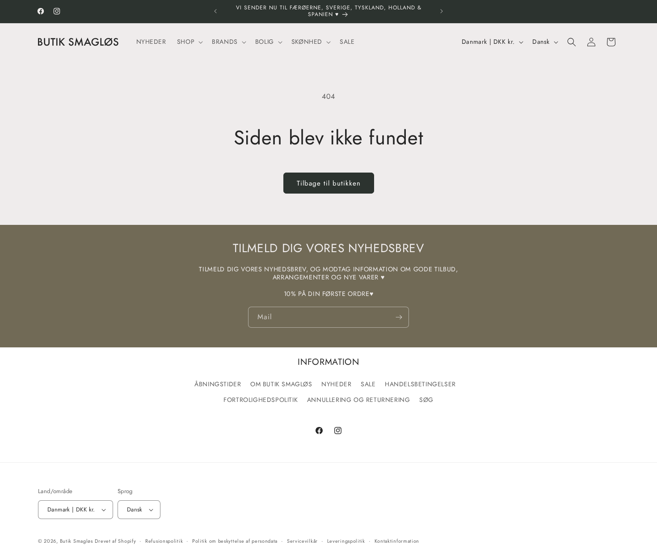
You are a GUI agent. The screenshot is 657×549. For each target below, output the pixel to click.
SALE (368, 384)
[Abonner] (399, 317)
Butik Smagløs (76, 541)
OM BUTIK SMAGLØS (281, 384)
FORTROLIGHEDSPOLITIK (260, 399)
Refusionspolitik (164, 541)
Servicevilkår (302, 541)
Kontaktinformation (397, 541)
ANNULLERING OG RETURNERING (358, 399)
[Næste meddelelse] (441, 11)
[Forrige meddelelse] (215, 11)
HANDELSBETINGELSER (420, 384)
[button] (189, 41)
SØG (426, 399)
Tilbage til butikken (329, 183)
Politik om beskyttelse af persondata (235, 541)
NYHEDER (336, 384)
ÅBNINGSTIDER (217, 384)
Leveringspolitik (346, 541)
